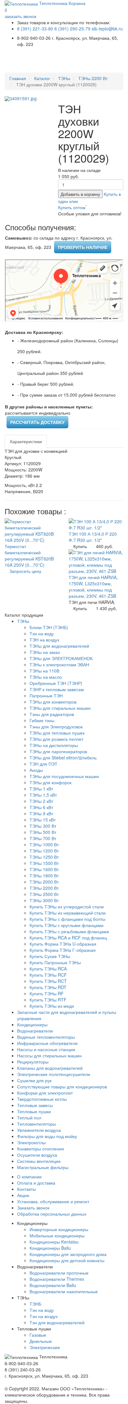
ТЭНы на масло (46, 677)
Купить (80, 546)
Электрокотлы (31, 1142)
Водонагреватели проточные (59, 1273)
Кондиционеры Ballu (50, 1248)
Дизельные (41, 1341)
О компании (29, 1176)
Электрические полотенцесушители (53, 1074)
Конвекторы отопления (40, 1148)
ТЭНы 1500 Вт (44, 863)
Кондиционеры (32, 1024)
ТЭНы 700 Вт (43, 838)
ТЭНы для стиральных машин (60, 708)
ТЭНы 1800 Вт (44, 875)
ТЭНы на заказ (45, 652)
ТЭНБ (35, 1304)
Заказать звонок (33, 1207)
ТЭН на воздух (44, 640)
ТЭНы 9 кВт (41, 813)
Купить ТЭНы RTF (48, 1000)
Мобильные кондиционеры (57, 1235)
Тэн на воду (42, 633)
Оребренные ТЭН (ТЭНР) (56, 683)
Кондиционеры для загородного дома (68, 1254)
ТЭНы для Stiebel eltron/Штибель (63, 757)
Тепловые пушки (34, 1111)
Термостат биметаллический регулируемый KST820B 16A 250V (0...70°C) (29, 555)
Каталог (42, 78)
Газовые (38, 1335)
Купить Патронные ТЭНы (55, 962)
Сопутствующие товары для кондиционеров (62, 1086)
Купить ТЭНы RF (47, 993)
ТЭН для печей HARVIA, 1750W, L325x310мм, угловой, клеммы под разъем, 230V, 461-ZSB (93, 586)
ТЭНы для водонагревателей (59, 646)
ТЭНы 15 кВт (43, 820)
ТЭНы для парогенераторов (58, 751)
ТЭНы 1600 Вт (44, 869)
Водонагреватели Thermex (57, 1279)
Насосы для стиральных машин (49, 1055)
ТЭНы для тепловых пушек (57, 733)
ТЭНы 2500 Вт (44, 894)
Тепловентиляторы (36, 1124)
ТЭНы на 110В (44, 671)
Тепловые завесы (35, 1105)
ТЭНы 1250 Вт (44, 857)
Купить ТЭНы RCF (48, 975)
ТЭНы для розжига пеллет (56, 739)
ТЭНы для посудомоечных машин (64, 776)
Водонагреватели (35, 1031)
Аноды (36, 770)
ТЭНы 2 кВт (41, 801)
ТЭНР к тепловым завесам (57, 689)
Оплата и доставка (36, 1183)
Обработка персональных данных (51, 1214)
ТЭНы (64, 78)
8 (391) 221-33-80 (35, 28)
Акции (23, 1195)
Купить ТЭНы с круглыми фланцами (66, 925)
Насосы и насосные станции (46, 1049)
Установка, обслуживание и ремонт (53, 1201)
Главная (17, 78)
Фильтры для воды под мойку (47, 1136)
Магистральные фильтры (42, 1167)
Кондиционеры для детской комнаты (67, 1260)
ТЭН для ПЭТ (43, 764)
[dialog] (72, 207)
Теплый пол (29, 1117)
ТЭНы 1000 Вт (44, 844)
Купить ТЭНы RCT (48, 981)
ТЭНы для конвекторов (53, 702)
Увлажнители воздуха (39, 1130)
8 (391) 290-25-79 (72, 28)
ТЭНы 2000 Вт (44, 882)
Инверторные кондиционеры (59, 1229)
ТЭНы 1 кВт (41, 788)
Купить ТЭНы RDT (48, 987)
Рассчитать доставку (37, 422)
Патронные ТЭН (46, 695)
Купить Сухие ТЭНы (50, 956)
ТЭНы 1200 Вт (44, 851)
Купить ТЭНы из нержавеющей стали (68, 913)
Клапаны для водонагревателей (50, 1068)
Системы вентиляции (39, 1161)
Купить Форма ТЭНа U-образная (63, 944)
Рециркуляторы (32, 1062)
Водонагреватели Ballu (53, 1285)
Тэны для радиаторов (52, 714)
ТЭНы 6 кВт (41, 807)
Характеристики (26, 441)
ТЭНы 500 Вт (43, 832)
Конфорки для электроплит (45, 1093)
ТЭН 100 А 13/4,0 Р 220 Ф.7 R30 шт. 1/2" (93, 537)
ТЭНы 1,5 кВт (43, 795)
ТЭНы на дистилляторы (54, 745)
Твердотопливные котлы (42, 1099)
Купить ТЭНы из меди (52, 1006)
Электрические (45, 1347)
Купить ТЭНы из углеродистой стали (67, 906)
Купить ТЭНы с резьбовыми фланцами (69, 931)
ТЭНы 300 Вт (43, 826)
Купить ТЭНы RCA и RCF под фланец (68, 937)
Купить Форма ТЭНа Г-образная (63, 950)
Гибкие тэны (42, 720)
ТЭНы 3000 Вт (44, 900)
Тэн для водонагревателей (57, 1322)
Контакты (26, 1189)
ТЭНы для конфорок (50, 782)
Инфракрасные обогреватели (47, 1043)
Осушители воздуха (37, 1155)
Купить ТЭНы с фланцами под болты (67, 919)
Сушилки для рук (34, 1080)
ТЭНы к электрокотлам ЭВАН (59, 664)
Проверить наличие (82, 247)
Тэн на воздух (44, 1316)
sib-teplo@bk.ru (107, 28)
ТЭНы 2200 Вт (92, 78)
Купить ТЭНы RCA (48, 968)
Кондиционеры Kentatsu (54, 1242)
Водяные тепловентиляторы (46, 1037)
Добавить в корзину (80, 194)
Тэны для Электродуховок (56, 726)
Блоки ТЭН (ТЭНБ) (49, 627)
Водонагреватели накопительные (64, 1291)
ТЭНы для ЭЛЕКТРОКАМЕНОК (61, 658)
